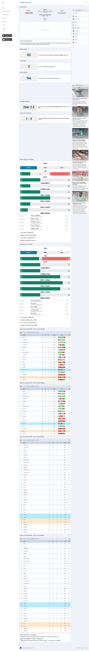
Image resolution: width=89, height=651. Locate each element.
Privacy (82, 648)
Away (62, 167)
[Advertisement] (45, 30)
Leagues (3, 18)
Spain (24, 332)
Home (3, 8)
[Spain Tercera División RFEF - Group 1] (69, 332)
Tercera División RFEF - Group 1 (32, 332)
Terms (78, 648)
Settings (3, 28)
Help (10, 32)
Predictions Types (10, 15)
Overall (29, 167)
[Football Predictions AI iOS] (9, 39)
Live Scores (4, 21)
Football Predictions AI (29, 648)
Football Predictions (10, 12)
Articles (3, 25)
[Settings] (83, 2)
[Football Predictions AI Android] (9, 36)
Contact (86, 648)
